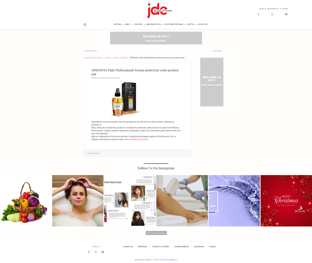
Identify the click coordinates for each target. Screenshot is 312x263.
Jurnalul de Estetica (93, 57)
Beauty (128, 24)
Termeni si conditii (160, 246)
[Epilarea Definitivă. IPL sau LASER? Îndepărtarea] (182, 200)
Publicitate (142, 246)
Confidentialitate (181, 246)
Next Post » (218, 50)
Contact (212, 246)
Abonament (199, 246)
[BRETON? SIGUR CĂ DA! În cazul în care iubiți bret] (130, 200)
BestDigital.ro (171, 259)
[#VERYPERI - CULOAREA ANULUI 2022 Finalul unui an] (234, 200)
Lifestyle (190, 24)
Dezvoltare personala (173, 24)
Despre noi (128, 246)
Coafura (107, 57)
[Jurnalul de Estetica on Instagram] (272, 14)
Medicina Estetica (153, 24)
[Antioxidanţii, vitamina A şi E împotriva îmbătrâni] (25, 200)
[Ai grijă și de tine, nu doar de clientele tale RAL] (78, 200)
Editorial (117, 24)
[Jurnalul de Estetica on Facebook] (258, 14)
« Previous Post (90, 50)
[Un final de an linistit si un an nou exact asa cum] (286, 200)
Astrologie (203, 24)
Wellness (139, 24)
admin (117, 78)
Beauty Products (120, 57)
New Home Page (109, 24)
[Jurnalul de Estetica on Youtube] (286, 14)
